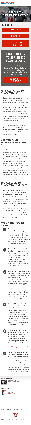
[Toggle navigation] (28, 3)
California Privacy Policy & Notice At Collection (11, 409)
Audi (7, 399)
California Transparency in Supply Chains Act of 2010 (12, 407)
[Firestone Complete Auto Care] (7, 3)
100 (10, 399)
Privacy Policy (18, 403)
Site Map (3, 403)
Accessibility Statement (19, 405)
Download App (11, 393)
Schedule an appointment (16, 347)
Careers (10, 405)
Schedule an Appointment (15, 43)
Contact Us (3, 405)
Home (2, 399)
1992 (14, 399)
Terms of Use (10, 403)
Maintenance (19, 399)
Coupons (15, 36)
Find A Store (15, 30)
